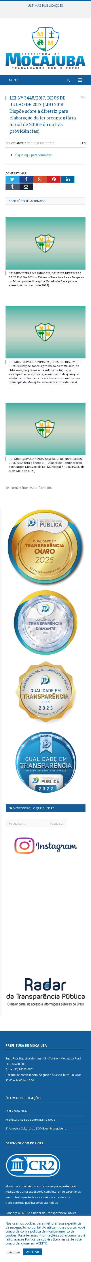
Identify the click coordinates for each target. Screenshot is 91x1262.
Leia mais (61, 1239)
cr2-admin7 (18, 143)
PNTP (24, 1213)
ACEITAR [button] (32, 1252)
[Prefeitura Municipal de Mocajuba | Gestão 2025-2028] (45, 47)
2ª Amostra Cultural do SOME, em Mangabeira (36, 1128)
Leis (83, 143)
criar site (32, 1186)
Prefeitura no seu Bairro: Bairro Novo (44, 10)
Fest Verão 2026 (16, 1111)
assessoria (36, 1192)
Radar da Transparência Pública (54, 1213)
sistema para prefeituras (60, 1186)
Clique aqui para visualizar (33, 155)
